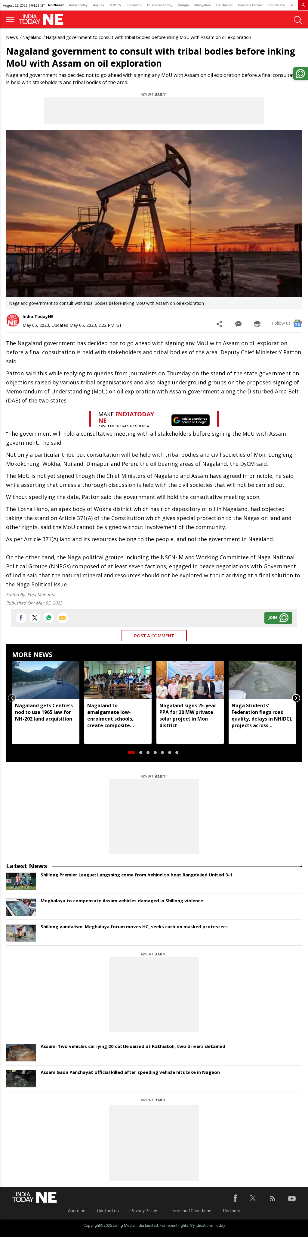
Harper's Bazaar (250, 5)
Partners (231, 1210)
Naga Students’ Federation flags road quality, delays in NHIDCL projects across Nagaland (262, 715)
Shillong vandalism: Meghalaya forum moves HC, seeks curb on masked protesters (134, 926)
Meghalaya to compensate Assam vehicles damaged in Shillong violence (122, 901)
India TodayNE (38, 316)
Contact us (108, 1210)
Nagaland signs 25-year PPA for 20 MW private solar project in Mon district (187, 715)
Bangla (183, 5)
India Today (78, 5)
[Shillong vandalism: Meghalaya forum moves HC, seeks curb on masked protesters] (21, 933)
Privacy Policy (144, 1210)
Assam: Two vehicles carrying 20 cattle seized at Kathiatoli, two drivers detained (133, 1046)
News (12, 37)
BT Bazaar (224, 5)
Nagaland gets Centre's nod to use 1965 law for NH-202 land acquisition (44, 712)
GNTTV (115, 5)
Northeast (56, 5)
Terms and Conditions (190, 1210)
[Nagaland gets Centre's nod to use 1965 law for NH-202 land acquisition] (45, 680)
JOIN (273, 617)
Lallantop (134, 5)
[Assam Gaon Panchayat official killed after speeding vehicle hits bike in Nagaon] (21, 1078)
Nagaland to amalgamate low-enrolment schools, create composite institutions (110, 715)
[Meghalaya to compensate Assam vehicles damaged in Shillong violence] (21, 907)
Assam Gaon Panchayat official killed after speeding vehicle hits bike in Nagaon (130, 1072)
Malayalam (202, 5)
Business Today (159, 5)
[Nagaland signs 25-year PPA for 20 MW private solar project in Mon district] (190, 680)
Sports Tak (276, 5)
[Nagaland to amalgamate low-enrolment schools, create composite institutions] (118, 680)
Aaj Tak (98, 5)
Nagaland (32, 37)
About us (76, 1210)
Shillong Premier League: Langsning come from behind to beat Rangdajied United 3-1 (137, 875)
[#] (48, 617)
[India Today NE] (43, 19)
